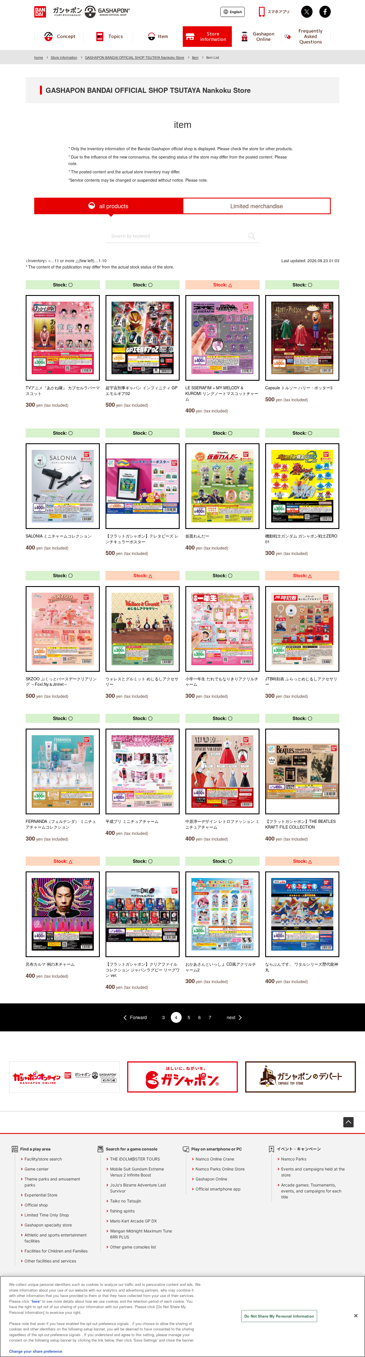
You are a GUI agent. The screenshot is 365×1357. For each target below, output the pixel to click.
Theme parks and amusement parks (52, 1181)
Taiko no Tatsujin (125, 1200)
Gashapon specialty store (48, 1224)
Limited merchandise (256, 206)
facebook (325, 12)
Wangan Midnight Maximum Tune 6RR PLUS (141, 1233)
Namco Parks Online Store (220, 1168)
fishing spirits (122, 1210)
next (231, 1017)
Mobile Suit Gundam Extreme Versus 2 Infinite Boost (137, 1171)
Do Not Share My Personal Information (279, 1316)
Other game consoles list (133, 1246)
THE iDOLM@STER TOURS (135, 1158)
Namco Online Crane (215, 1158)
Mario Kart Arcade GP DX (133, 1220)
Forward (138, 1017)
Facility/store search (43, 1158)
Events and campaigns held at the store (313, 1171)
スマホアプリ (278, 11)
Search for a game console (131, 1148)
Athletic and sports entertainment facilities (56, 1237)
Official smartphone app (218, 1188)
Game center (36, 1168)
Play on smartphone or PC (216, 1148)
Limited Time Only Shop (47, 1214)
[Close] (356, 1316)
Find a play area (35, 1148)
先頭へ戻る (348, 1122)
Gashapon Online (211, 1178)
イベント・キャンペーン (299, 1148)
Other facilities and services (50, 1260)
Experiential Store (41, 1194)
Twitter (307, 12)
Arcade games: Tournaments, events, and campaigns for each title (311, 1190)
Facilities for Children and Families (56, 1250)
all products (113, 206)
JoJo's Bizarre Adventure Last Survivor (138, 1187)
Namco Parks (293, 1158)
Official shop (36, 1204)
